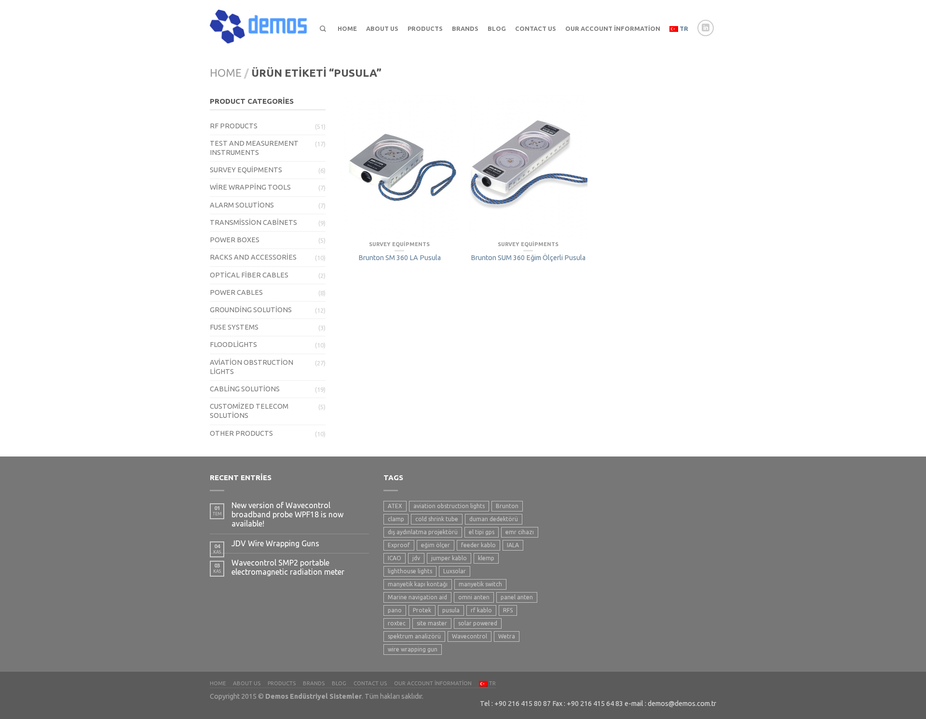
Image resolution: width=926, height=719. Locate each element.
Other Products (241, 433)
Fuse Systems (234, 327)
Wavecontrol (469, 636)
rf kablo (481, 610)
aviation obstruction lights (449, 506)
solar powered (477, 623)
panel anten (517, 597)
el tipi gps (481, 532)
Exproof (399, 545)
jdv (416, 558)
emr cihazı (519, 532)
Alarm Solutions (242, 205)
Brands (465, 28)
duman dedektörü (493, 519)
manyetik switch (480, 584)
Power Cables (236, 292)
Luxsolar (454, 571)
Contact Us (535, 28)
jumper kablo (449, 558)
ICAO (394, 558)
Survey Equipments (246, 170)
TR (683, 28)
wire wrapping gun (412, 649)
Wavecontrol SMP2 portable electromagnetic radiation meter (288, 567)
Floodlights (233, 344)
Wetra (506, 636)
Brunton (507, 506)
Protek (422, 610)
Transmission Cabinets (253, 222)
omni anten (474, 597)
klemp (486, 558)
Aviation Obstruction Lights (251, 367)
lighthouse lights (410, 571)
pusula (451, 610)
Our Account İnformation (612, 28)
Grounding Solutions (251, 310)
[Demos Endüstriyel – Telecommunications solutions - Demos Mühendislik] (260, 24)
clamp (396, 519)
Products (425, 28)
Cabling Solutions (245, 389)
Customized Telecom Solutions (249, 410)
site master (432, 623)
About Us (382, 28)
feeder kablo (478, 545)
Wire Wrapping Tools (250, 187)
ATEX (395, 506)
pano (395, 610)
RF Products (234, 126)
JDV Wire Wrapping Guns (275, 543)
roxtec (397, 623)
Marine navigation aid (417, 597)
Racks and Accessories (253, 257)
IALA (513, 545)
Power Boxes (234, 240)
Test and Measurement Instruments (254, 147)
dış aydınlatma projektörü (423, 532)
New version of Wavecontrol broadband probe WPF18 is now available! (287, 514)
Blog (497, 28)
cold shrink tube (436, 519)
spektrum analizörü (414, 636)
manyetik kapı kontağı (418, 584)
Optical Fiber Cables (249, 275)
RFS (508, 610)
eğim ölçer (435, 545)
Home (347, 28)
